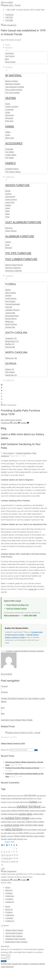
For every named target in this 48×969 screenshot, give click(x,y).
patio (3, 830)
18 (5, 858)
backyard (10, 795)
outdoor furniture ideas (20, 810)
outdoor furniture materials (37, 810)
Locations (9, 899)
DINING (9, 126)
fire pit (35, 798)
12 (7, 855)
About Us (9, 890)
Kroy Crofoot (8, 453)
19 (7, 858)
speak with (32, 589)
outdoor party (6, 822)
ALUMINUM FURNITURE (19, 236)
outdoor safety (21, 822)
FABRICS (10, 163)
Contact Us (9, 902)
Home (7, 887)
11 (5, 855)
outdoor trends (11, 824)
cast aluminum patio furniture (22, 798)
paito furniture (26, 825)
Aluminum (4, 795)
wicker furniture (26, 836)
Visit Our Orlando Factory (16, 609)
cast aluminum (30, 795)
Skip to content (7, 2)
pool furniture (33, 833)
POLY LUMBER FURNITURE (21, 259)
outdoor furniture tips (9, 814)
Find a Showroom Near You (17, 605)
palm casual (38, 825)
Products (9, 893)
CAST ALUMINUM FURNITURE (23, 222)
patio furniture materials (30, 829)
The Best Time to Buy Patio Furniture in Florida (22, 768)
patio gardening (38, 651)
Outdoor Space (32, 822)
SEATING (10, 98)
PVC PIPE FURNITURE (18, 253)
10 (2, 855)
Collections (9, 896)
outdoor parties (36, 818)
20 (10, 858)
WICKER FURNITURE (17, 185)
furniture (9, 802)
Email (3, 958)
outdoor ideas (25, 813)
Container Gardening (23, 453)
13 (10, 855)
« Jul (2, 868)
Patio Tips (15, 833)
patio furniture (14, 829)
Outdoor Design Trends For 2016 (13, 743)
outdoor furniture (29, 806)
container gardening (13, 651)
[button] (11, 40)
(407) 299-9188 (30, 615)
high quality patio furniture (20, 802)
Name (3, 955)
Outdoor (33, 801)
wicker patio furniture (15, 839)
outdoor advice (12, 807)
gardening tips (26, 651)
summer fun (10, 836)
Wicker (17, 836)
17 (2, 858)
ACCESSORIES (13, 143)
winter (25, 839)
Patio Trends (24, 833)
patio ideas (7, 833)
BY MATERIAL (13, 75)
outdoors (14, 822)
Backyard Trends (18, 795)
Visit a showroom (11, 615)
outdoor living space (17, 818)
